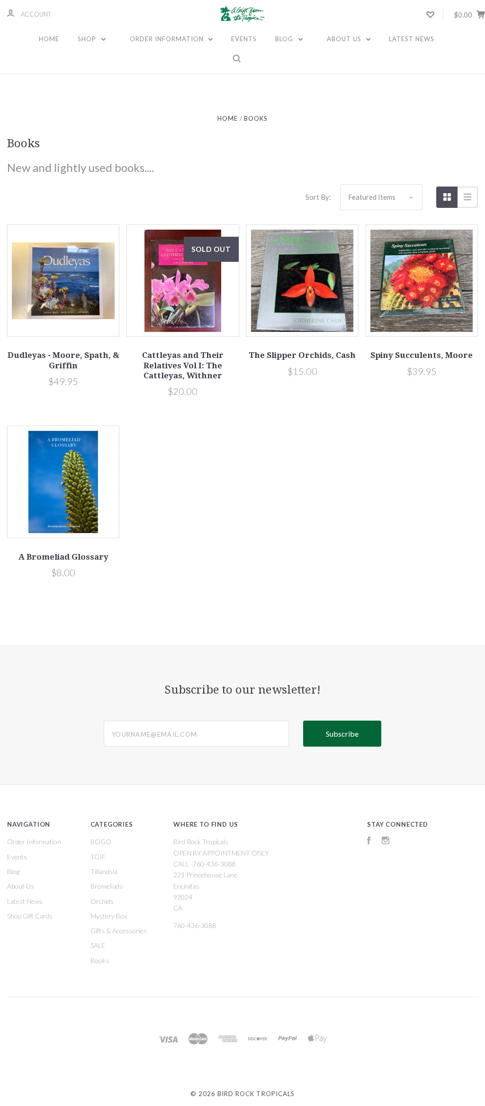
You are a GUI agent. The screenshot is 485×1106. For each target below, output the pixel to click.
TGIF (98, 857)
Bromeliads (106, 886)
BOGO (100, 842)
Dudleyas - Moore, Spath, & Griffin (63, 360)
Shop (88, 39)
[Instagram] (385, 842)
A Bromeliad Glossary (63, 557)
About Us (345, 39)
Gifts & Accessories (118, 931)
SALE (97, 945)
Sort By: (318, 197)
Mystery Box (108, 916)
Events (244, 39)
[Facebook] (369, 842)
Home (49, 39)
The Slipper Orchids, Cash (302, 355)
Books (99, 960)
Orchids (102, 901)
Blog (285, 39)
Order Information (168, 39)
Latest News (411, 39)
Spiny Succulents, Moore (421, 355)
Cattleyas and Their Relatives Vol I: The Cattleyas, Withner (183, 365)
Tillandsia (103, 871)
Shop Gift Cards (30, 916)
